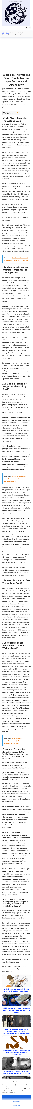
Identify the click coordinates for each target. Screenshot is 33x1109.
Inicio (3, 33)
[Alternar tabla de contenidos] (16, 112)
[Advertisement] (16, 55)
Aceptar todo (16, 1096)
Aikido (7, 33)
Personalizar (16, 1101)
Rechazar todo (16, 1105)
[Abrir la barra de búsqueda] (26, 27)
